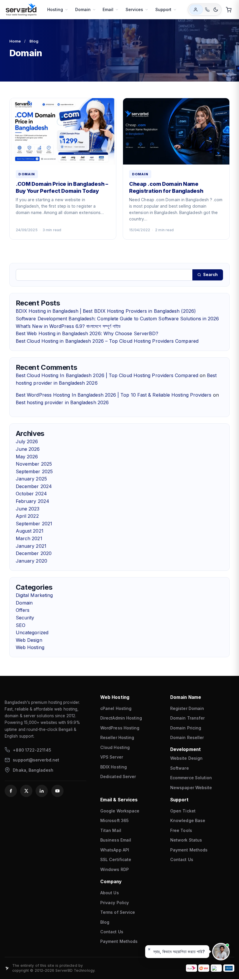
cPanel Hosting (115, 708)
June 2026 (28, 449)
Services (134, 9)
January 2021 (31, 546)
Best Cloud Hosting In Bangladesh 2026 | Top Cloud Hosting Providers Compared (107, 375)
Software (179, 768)
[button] (177, 951)
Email (108, 9)
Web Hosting (30, 647)
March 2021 (29, 538)
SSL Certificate (115, 859)
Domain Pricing (185, 727)
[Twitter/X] (26, 791)
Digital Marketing (34, 595)
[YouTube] (57, 791)
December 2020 (34, 553)
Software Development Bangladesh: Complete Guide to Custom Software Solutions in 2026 (117, 318)
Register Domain (187, 708)
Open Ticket (183, 810)
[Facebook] (11, 791)
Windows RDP (114, 869)
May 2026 (27, 457)
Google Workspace (119, 810)
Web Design (29, 640)
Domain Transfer (187, 717)
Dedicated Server (118, 776)
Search (210, 274)
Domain (83, 9)
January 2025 (31, 479)
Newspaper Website (191, 787)
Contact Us (181, 859)
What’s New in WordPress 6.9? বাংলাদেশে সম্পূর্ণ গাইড (68, 326)
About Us (109, 892)
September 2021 (34, 523)
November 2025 (34, 464)
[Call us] (207, 10)
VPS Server (111, 756)
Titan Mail (110, 830)
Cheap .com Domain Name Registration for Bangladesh (166, 187)
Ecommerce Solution (191, 777)
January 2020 (31, 561)
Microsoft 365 (114, 820)
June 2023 (28, 509)
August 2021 (29, 531)
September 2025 (34, 471)
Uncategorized (32, 632)
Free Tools (181, 830)
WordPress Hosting (119, 727)
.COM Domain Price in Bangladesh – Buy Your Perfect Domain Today (62, 187)
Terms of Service (117, 912)
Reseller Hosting (117, 737)
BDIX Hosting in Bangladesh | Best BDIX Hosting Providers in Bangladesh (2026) (106, 311)
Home (15, 41)
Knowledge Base (187, 820)
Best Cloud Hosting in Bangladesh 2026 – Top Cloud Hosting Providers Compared (107, 341)
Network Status (186, 839)
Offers (22, 610)
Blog (33, 41)
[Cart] (228, 9)
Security (25, 618)
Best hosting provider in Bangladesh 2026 (62, 402)
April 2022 (27, 516)
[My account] (196, 10)
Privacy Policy (114, 902)
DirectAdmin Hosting (121, 717)
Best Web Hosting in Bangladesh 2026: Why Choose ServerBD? (87, 333)
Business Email (115, 839)
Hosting (55, 9)
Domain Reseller (187, 737)
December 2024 (34, 486)
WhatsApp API (114, 849)
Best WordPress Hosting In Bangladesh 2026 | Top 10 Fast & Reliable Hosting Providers (114, 395)
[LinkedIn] (42, 791)
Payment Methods (189, 849)
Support (163, 9)
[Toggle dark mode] (216, 10)
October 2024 (31, 493)
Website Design (186, 758)
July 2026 (27, 441)
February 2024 (32, 501)
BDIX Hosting (113, 766)
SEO (20, 625)
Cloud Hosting (115, 747)
